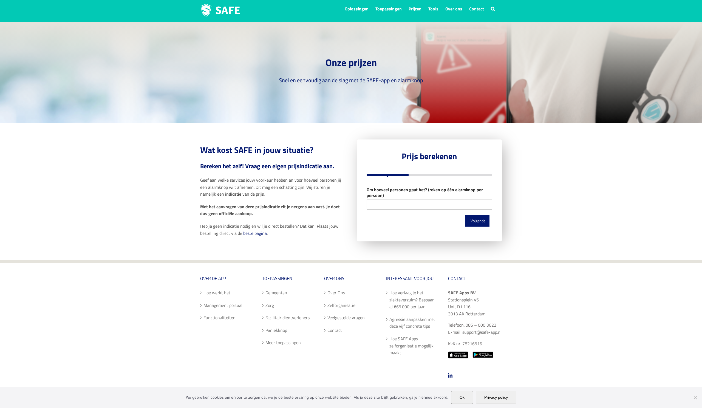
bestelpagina (255, 233)
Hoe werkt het (216, 292)
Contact (334, 330)
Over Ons (336, 292)
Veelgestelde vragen (346, 317)
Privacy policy (496, 397)
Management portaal (222, 305)
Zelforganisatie (341, 305)
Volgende (478, 221)
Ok (462, 397)
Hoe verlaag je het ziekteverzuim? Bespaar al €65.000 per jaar (411, 299)
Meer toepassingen (283, 342)
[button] (493, 8)
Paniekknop (276, 330)
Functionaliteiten (219, 317)
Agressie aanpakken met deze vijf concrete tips (412, 323)
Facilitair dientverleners (287, 317)
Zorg (269, 305)
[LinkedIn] (450, 375)
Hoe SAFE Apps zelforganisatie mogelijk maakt (411, 345)
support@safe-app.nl (482, 332)
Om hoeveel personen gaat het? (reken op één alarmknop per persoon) (425, 192)
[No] (695, 397)
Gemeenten (276, 292)
